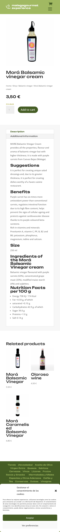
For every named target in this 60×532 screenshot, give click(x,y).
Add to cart (28, 110)
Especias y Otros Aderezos (25, 478)
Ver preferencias (30, 525)
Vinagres (46, 481)
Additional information (24, 136)
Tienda (12, 465)
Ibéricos (43, 468)
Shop (15, 86)
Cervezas (14, 471)
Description (17, 131)
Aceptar (30, 517)
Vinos (26, 471)
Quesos (31, 468)
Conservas (21, 481)
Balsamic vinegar (25, 86)
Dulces (34, 481)
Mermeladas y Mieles (41, 475)
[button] (55, 490)
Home (8, 86)
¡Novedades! (25, 465)
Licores (36, 471)
